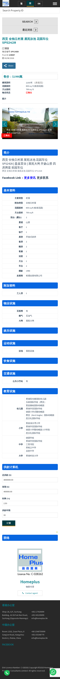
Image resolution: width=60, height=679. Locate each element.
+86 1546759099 (38, 631)
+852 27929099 (37, 611)
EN (39, 3)
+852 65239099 (37, 615)
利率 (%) (6, 498)
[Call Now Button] (7, 673)
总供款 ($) (6, 475)
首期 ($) (5, 486)
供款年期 (6, 510)
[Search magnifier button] (57, 10)
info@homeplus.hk (39, 618)
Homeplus (30, 581)
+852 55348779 (37, 634)
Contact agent (31, 593)
